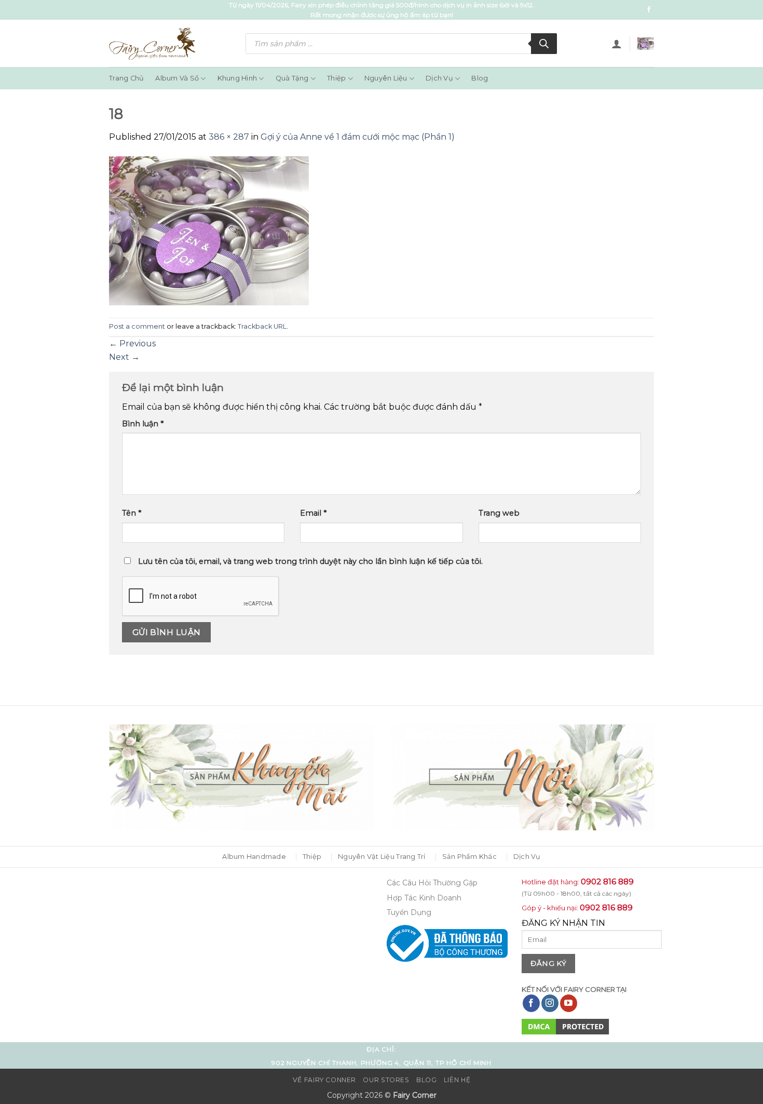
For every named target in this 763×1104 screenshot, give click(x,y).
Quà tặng (292, 78)
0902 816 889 (607, 881)
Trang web (499, 513)
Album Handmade (254, 856)
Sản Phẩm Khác (469, 856)
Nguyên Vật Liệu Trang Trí (381, 856)
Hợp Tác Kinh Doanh (424, 898)
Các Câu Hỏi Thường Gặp (432, 882)
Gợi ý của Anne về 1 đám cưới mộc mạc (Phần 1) (358, 137)
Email (313, 513)
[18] (209, 230)
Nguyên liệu (385, 78)
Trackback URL (262, 326)
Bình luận (143, 423)
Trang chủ (126, 78)
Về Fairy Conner (324, 1080)
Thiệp (336, 78)
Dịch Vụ (439, 78)
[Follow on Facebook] (649, 10)
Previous (132, 343)
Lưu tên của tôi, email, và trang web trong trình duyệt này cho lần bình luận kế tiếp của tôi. (310, 561)
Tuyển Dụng (409, 912)
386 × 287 (229, 137)
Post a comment (137, 326)
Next (124, 357)
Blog (479, 78)
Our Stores (386, 1080)
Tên (131, 513)
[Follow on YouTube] (568, 1003)
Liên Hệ (457, 1080)
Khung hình (237, 78)
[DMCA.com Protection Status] (565, 1026)
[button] (616, 43)
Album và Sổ (177, 78)
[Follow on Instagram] (549, 1003)
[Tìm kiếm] (544, 43)
